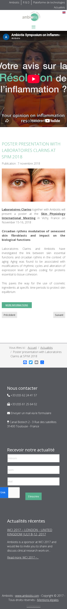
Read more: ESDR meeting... (24, 562)
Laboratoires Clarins (16, 209)
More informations (17, 305)
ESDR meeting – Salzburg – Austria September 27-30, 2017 (31, 532)
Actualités (59, 7)
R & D (26, 2)
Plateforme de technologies (49, 2)
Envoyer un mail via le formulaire (30, 413)
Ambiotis (14, 2)
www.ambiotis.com (27, 596)
